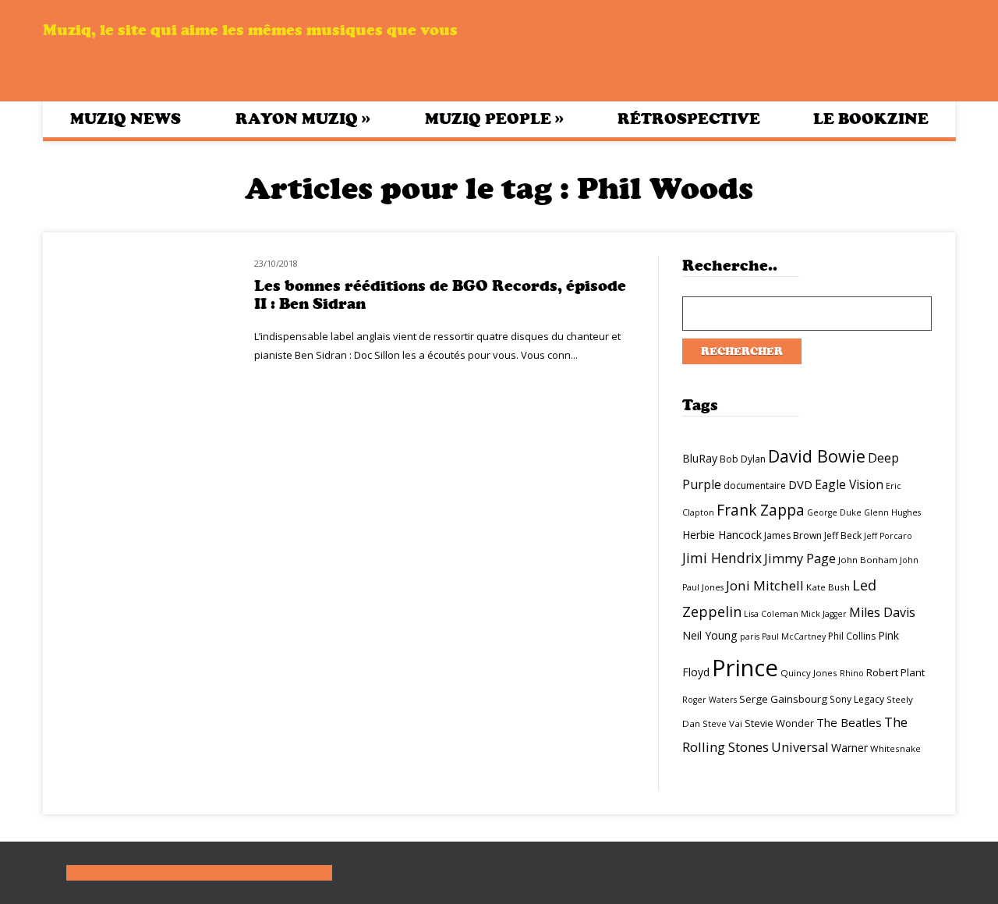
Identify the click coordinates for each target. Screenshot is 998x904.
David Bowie (816, 456)
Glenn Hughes (892, 512)
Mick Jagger (824, 613)
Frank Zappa (761, 510)
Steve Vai (722, 723)
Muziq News (125, 119)
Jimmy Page (800, 558)
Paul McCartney (794, 636)
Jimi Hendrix (722, 557)
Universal (800, 747)
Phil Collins (852, 636)
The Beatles (849, 722)
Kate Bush (828, 587)
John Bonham (867, 559)
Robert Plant (895, 672)
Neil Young (710, 635)
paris (749, 636)
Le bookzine (871, 119)
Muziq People (494, 118)
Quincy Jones (808, 673)
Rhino (852, 673)
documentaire (755, 485)
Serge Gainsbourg (783, 699)
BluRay (699, 458)
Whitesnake (895, 748)
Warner (849, 747)
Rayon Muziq (302, 118)
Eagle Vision (849, 484)
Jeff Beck (843, 535)
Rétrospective (689, 119)
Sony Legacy (857, 699)
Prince (745, 667)
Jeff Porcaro (888, 535)
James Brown (793, 535)
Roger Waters (709, 699)
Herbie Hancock (722, 534)
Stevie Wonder (779, 723)
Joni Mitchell (765, 585)
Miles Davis (882, 612)
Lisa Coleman (771, 613)
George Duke (834, 512)
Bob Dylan (743, 459)
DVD (800, 484)
